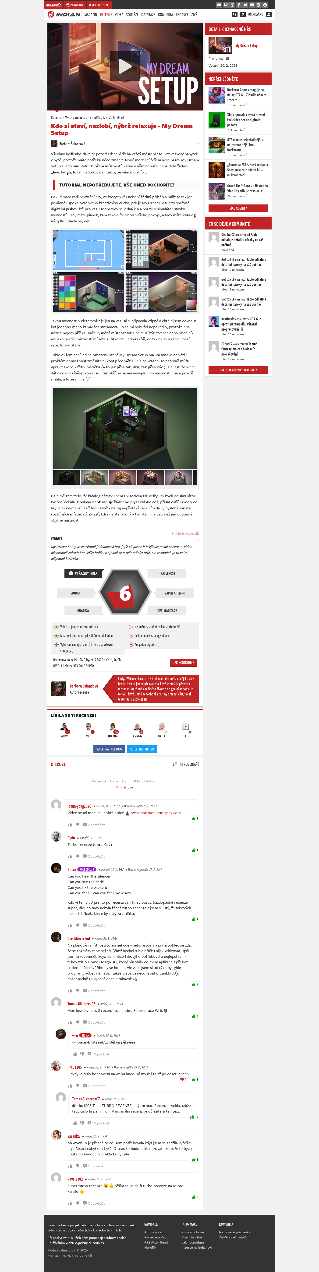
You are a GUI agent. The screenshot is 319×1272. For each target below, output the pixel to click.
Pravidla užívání (193, 1237)
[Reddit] (265, 5)
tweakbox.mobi (143, 813)
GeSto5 (226, 259)
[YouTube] (219, 5)
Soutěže (132, 14)
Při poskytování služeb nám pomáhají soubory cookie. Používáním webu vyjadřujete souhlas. (87, 1240)
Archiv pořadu (154, 1232)
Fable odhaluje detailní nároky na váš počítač (242, 240)
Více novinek (238, 208)
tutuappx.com (169, 813)
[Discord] (252, 5)
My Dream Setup (76, 117)
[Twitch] (226, 5)
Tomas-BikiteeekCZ (81, 1003)
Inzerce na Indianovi (197, 1247)
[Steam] (258, 5)
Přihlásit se (124, 787)
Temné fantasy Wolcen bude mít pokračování (239, 349)
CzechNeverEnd (78, 938)
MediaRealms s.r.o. (61, 1250)
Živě (194, 14)
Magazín (90, 14)
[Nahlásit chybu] (90, 1255)
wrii (75, 1035)
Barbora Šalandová (72, 144)
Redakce (182, 14)
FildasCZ (227, 344)
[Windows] (227, 58)
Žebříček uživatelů (233, 1237)
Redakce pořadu (156, 1237)
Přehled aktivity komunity (238, 370)
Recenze (106, 14)
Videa (119, 14)
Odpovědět (96, 824)
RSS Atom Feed (156, 1242)
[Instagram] (232, 5)
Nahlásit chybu (183, 533)
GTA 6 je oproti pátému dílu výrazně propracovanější (241, 324)
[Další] (193, 476)
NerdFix (150, 1247)
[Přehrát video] (125, 66)
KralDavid (227, 319)
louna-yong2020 (79, 806)
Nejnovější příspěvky (234, 1232)
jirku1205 (74, 1067)
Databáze (148, 14)
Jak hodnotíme (183, 662)
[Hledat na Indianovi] (234, 14)
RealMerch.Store (99, 5)
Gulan (71, 869)
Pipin (71, 837)
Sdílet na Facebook (109, 749)
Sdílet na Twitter (142, 749)
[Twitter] (245, 5)
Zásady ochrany (193, 1232)
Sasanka (73, 1136)
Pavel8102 (75, 1179)
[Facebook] (239, 5)
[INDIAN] (63, 14)
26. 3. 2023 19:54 (106, 117)
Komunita (165, 14)
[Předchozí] (56, 476)
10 (196, 1116)
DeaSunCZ (228, 234)
